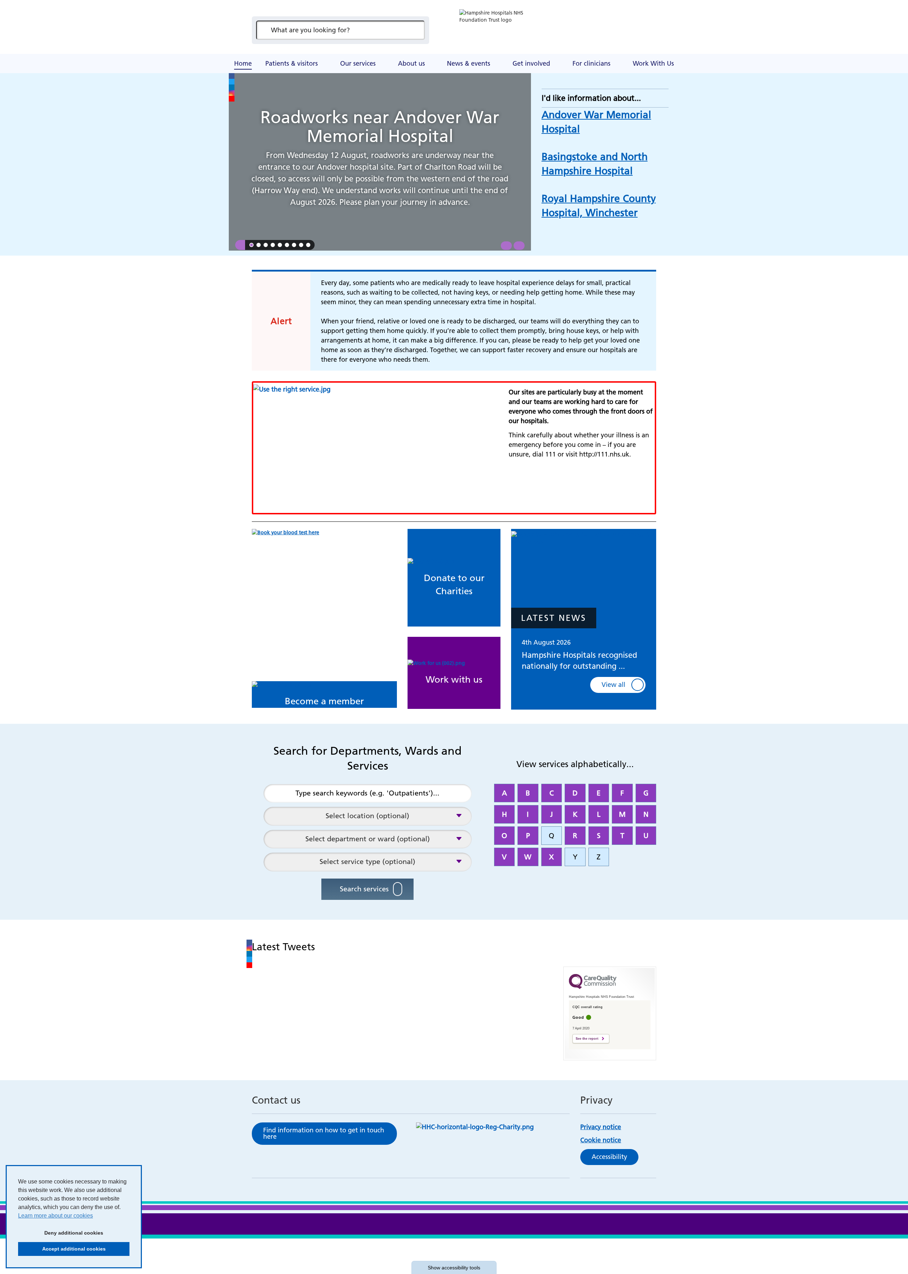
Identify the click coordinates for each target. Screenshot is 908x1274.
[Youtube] (231, 99)
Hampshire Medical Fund (390, 55)
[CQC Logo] (592, 987)
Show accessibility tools (454, 1267)
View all (613, 684)
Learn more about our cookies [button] (55, 1216)
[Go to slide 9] (308, 244)
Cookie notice (600, 1140)
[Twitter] (231, 81)
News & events (468, 63)
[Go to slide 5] (279, 244)
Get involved (531, 63)
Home (243, 63)
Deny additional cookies (60, 1233)
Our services (358, 63)
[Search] (416, 30)
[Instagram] (231, 93)
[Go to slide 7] (294, 244)
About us (411, 63)
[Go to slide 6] (286, 244)
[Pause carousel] (240, 245)
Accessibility (609, 1157)
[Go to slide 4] (272, 244)
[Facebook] (231, 76)
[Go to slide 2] (258, 244)
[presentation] (506, 245)
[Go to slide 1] (251, 244)
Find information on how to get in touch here (323, 1133)
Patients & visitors (291, 63)
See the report (587, 1038)
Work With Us (653, 63)
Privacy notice (600, 1127)
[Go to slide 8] (301, 244)
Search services (364, 889)
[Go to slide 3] (265, 244)
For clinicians (591, 63)
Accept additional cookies (62, 1249)
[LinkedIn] (231, 87)
